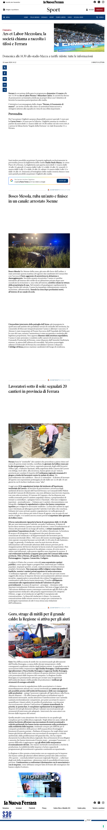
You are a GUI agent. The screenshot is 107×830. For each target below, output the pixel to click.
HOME (26, 17)
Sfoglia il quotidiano (12, 10)
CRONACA (44, 17)
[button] (39, 784)
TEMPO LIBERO (61, 17)
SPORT (51, 17)
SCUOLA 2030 (78, 17)
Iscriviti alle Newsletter (13, 2)
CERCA (101, 17)
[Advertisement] (24, 78)
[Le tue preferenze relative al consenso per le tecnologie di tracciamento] (103, 826)
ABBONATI (99, 10)
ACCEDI (91, 10)
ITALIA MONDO (34, 17)
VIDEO (70, 17)
